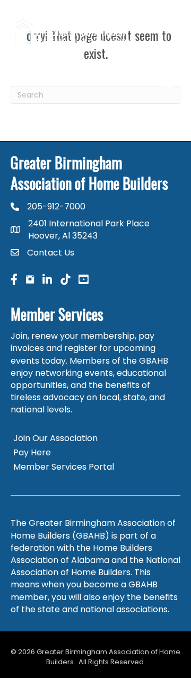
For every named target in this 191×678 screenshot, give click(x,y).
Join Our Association (55, 438)
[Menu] (167, 80)
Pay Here (32, 452)
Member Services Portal (63, 467)
